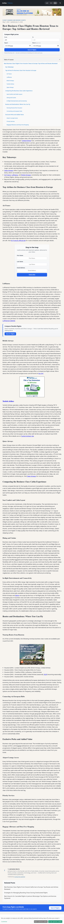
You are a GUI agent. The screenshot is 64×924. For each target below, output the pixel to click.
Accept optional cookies (55, 921)
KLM (45, 674)
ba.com (40, 373)
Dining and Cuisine (11, 97)
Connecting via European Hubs (14, 111)
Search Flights (32, 50)
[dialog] (32, 920)
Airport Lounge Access (12, 118)
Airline (7, 3)
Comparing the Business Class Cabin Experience (18, 90)
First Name (20, 255)
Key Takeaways (9, 67)
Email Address (21, 268)
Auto (55, 3)
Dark (51, 3)
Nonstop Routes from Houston (14, 108)
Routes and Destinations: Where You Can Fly (17, 104)
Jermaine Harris (15, 869)
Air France (9, 74)
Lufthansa (9, 77)
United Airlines (26, 141)
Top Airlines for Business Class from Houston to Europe (20, 70)
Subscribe (32, 274)
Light (47, 3)
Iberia (17, 595)
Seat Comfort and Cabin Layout (14, 94)
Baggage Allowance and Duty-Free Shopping (18, 124)
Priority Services (11, 121)
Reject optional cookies (40, 921)
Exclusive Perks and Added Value (14, 114)
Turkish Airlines (10, 84)
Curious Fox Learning (19, 876)
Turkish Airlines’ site (27, 436)
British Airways (10, 80)
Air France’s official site (18, 240)
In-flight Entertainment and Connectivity (17, 101)
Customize (4, 921)
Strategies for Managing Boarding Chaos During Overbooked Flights (26, 893)
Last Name (20, 261)
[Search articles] (60, 3)
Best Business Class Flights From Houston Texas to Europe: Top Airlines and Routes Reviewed (30, 63)
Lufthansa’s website (9, 321)
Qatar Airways (10, 87)
